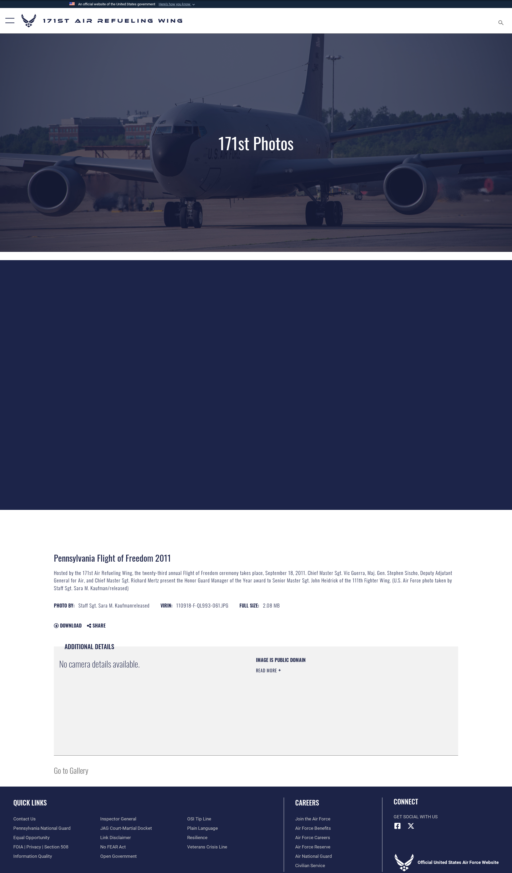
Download (70, 625)
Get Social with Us (416, 816)
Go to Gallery (71, 770)
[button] (177, 4)
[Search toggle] (501, 20)
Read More (267, 670)
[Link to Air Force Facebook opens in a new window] (398, 826)
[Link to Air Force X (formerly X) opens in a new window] (411, 826)
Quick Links (30, 802)
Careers (307, 802)
